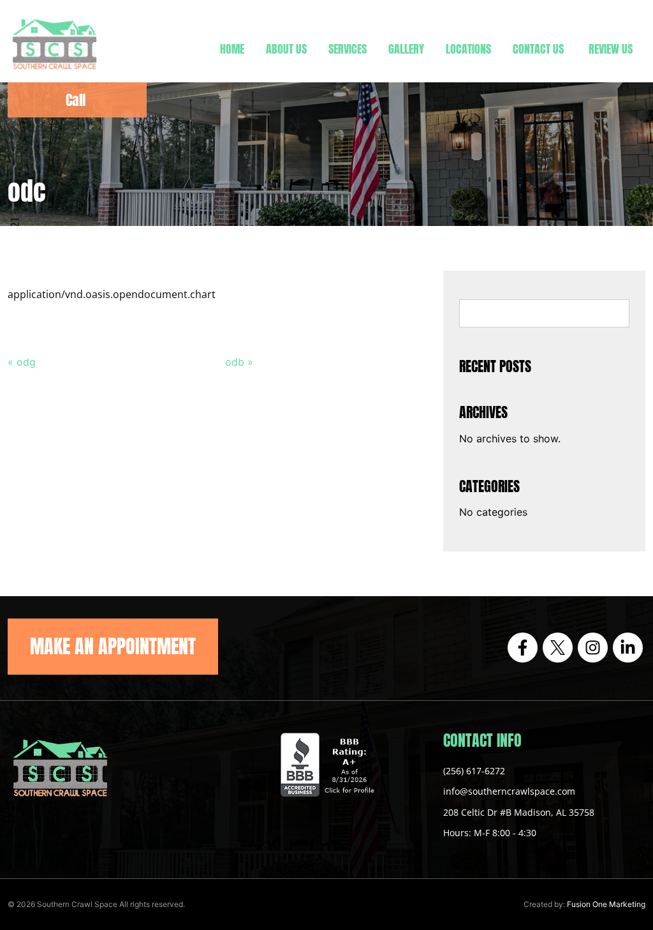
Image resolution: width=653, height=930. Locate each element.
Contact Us (538, 48)
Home (232, 48)
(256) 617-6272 (474, 771)
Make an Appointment (113, 646)
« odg (22, 362)
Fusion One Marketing (606, 904)
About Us (286, 48)
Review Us (611, 48)
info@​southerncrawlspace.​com (509, 791)
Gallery (406, 48)
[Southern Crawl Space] (54, 71)
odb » (239, 362)
